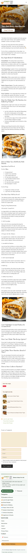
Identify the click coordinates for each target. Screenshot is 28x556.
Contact (3, 528)
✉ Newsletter (5, 540)
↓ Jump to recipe (8, 30)
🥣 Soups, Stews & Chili (7, 507)
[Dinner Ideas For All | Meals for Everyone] (7, 2)
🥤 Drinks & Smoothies (7, 512)
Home (3, 21)
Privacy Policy (4, 531)
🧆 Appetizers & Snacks (7, 515)
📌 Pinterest (5, 537)
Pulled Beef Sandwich (8, 421)
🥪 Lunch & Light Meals (7, 500)
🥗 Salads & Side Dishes (7, 510)
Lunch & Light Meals (9, 21)
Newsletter (4, 523)
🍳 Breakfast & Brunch (7, 497)
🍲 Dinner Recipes (5, 502)
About (2, 526)
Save (5, 386)
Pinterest (19, 491)
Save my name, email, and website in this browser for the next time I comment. (14, 461)
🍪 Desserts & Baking (6, 505)
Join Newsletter (8, 491)
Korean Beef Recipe (8, 423)
